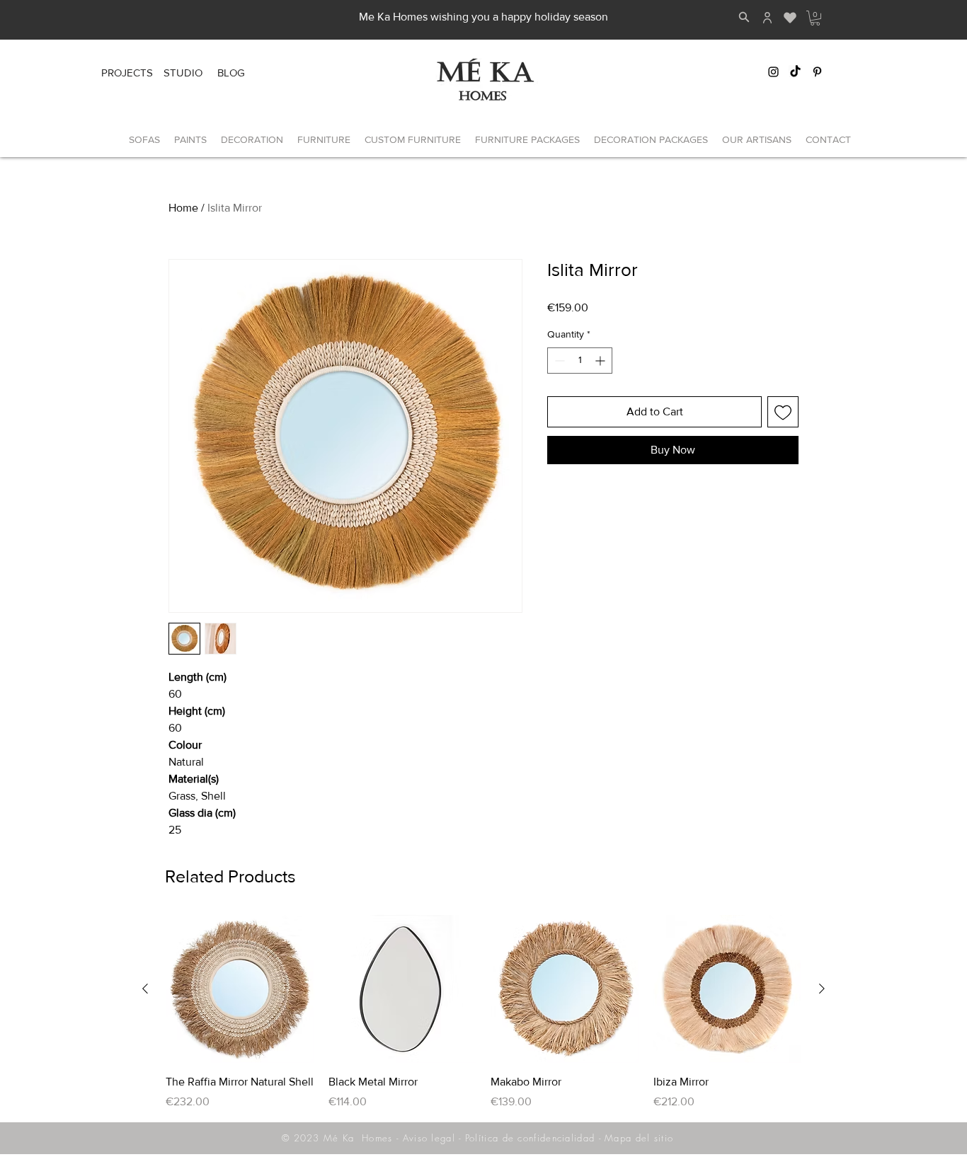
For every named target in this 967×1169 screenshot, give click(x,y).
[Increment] (601, 360)
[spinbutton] (580, 360)
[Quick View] (240, 989)
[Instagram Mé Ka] (773, 72)
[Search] (744, 17)
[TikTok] (795, 72)
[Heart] (789, 18)
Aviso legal (429, 1137)
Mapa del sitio (639, 1137)
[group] (483, 1012)
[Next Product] (821, 988)
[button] (815, 18)
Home (183, 208)
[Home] (767, 18)
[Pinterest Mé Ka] (817, 72)
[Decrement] (558, 360)
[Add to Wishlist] (783, 411)
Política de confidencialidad (530, 1137)
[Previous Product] (145, 988)
